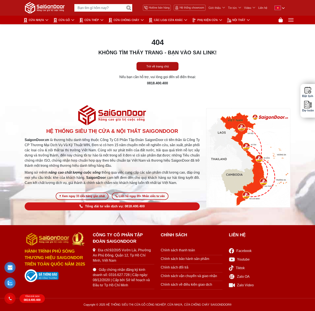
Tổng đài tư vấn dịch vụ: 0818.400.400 (115, 206)
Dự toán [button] (307, 110)
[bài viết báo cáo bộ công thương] (55, 275)
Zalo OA (243, 276)
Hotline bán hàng (159, 7)
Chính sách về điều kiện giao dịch (186, 284)
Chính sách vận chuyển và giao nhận (189, 276)
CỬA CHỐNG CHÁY (126, 20)
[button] (10, 267)
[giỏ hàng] (281, 20)
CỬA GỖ (64, 20)
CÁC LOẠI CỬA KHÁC (168, 20)
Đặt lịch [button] (307, 96)
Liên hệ (262, 7)
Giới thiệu (214, 7)
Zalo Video (245, 285)
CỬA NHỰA (36, 20)
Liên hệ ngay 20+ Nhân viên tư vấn (142, 196)
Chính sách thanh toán (178, 250)
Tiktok (240, 268)
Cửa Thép (91, 20)
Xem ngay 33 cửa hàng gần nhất (83, 196)
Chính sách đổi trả (174, 267)
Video (247, 7)
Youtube (243, 259)
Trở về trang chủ (157, 66)
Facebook (244, 251)
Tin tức (232, 7)
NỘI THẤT (238, 20)
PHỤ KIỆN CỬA (207, 20)
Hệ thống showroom (192, 7)
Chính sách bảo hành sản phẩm (185, 259)
